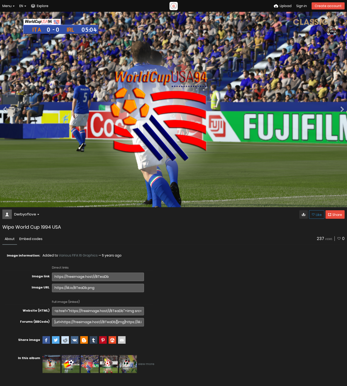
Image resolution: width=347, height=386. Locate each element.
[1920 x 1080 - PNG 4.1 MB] (303, 214)
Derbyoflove (25, 214)
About (10, 238)
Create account (328, 6)
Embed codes (30, 238)
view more (146, 364)
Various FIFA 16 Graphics (78, 255)
